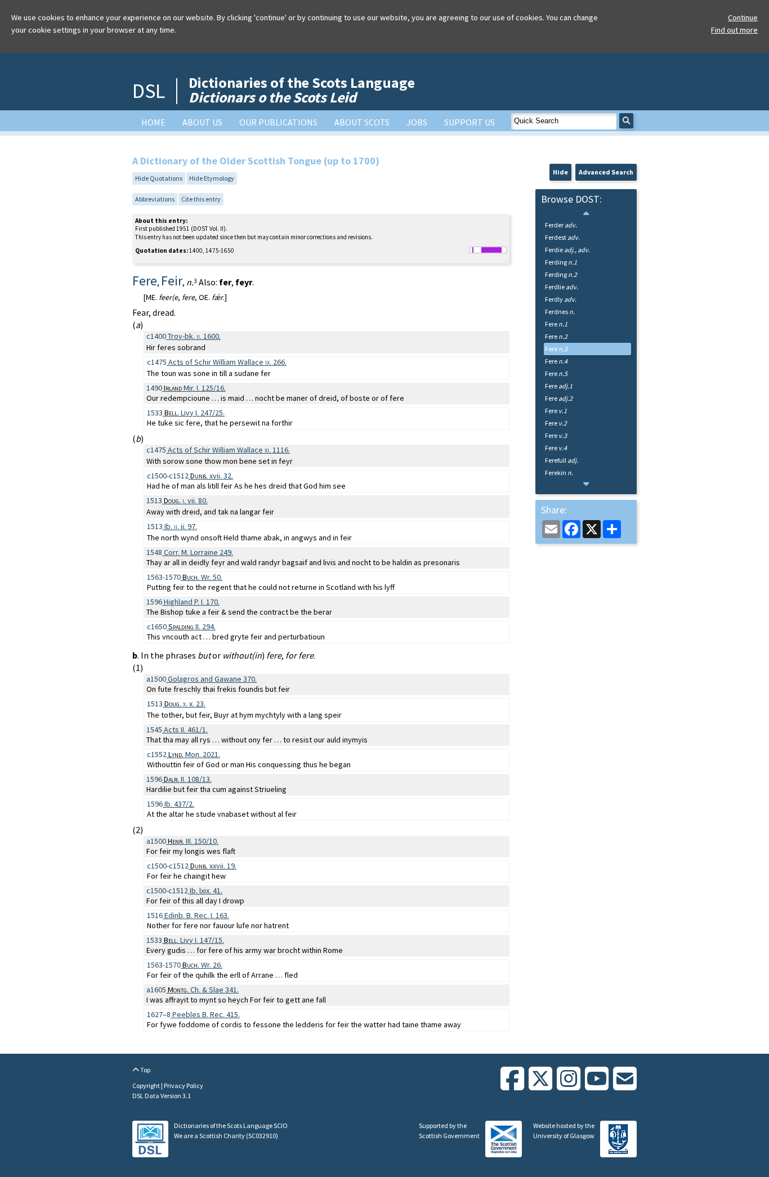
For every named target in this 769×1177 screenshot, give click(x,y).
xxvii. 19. (213, 866)
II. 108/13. (188, 779)
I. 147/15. (194, 940)
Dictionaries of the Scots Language (302, 89)
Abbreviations (155, 199)
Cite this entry (201, 199)
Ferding (561, 262)
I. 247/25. (194, 413)
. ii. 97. (180, 526)
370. (212, 679)
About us (202, 122)
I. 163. (196, 915)
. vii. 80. (186, 500)
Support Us (469, 122)
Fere (556, 324)
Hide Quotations (158, 178)
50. (202, 577)
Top (144, 1070)
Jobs (416, 122)
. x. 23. (184, 704)
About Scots (362, 122)
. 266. (227, 362)
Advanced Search (606, 172)
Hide (560, 172)
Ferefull (561, 460)
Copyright (146, 1085)
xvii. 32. (211, 476)
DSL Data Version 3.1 (161, 1095)
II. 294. (192, 626)
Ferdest (562, 237)
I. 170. (192, 602)
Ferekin (559, 472)
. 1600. (194, 336)
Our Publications (278, 122)
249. (198, 552)
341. (203, 989)
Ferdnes (560, 311)
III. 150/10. (193, 841)
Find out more (734, 30)
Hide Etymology (211, 178)
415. (206, 1014)
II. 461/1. (186, 729)
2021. (194, 754)
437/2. (179, 804)
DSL (148, 91)
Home (153, 122)
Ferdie (567, 249)
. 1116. (229, 450)
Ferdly (560, 299)
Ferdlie (561, 287)
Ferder (561, 225)
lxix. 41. (206, 890)
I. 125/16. (195, 388)
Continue (743, 17)
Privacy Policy (183, 1085)
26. (202, 965)
